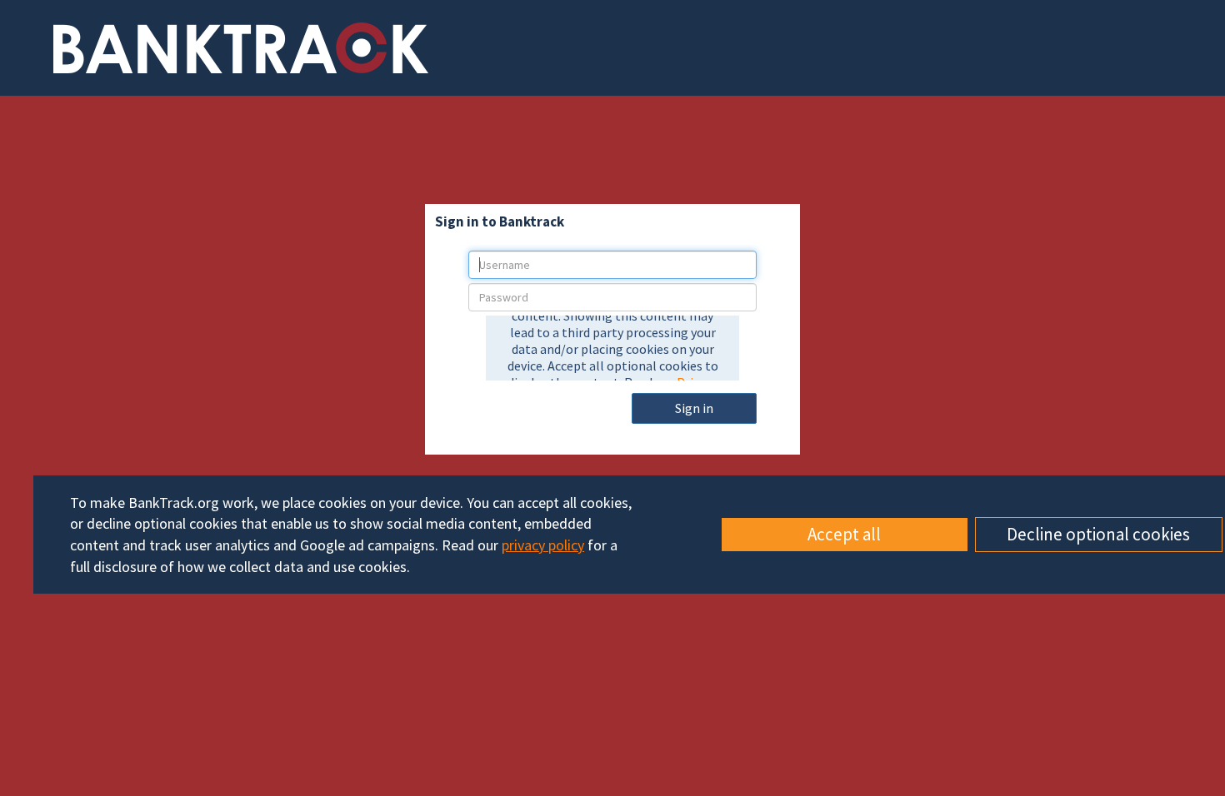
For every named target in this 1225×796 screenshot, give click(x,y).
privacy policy (543, 545)
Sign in (694, 408)
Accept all (844, 534)
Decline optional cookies (1098, 534)
